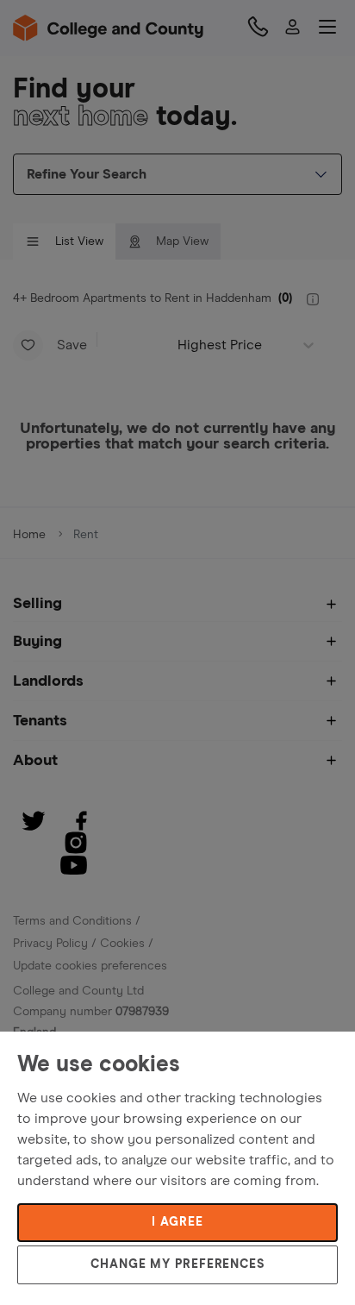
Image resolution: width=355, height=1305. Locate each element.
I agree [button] (177, 1222)
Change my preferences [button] (177, 1264)
